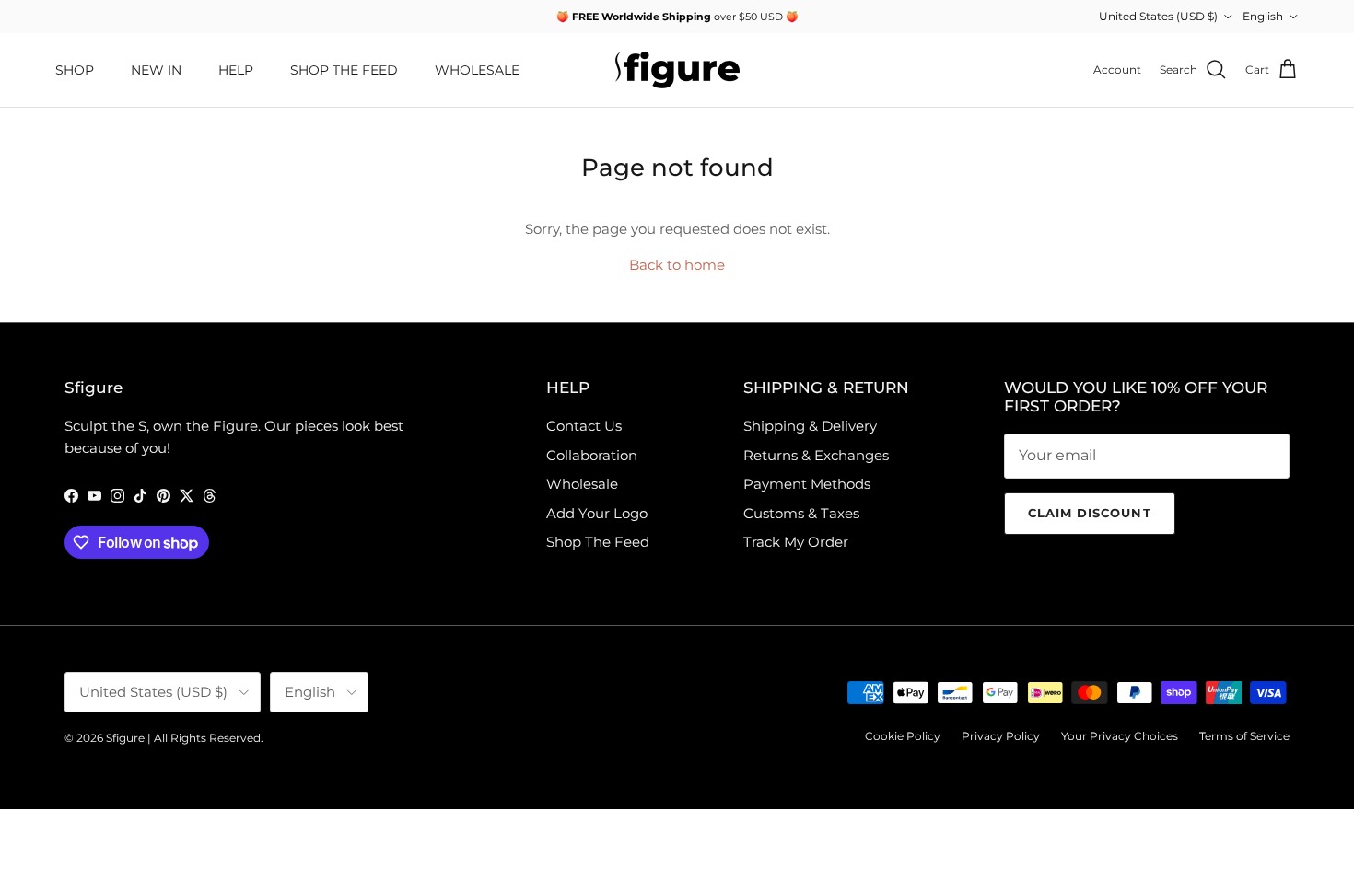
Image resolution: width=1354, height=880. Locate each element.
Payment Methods (806, 483)
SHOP (74, 70)
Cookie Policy (902, 736)
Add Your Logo (597, 513)
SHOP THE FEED (344, 70)
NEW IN (156, 70)
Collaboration (591, 455)
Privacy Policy (1001, 736)
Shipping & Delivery (810, 425)
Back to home (677, 264)
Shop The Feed (597, 541)
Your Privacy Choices (1119, 736)
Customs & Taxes (801, 513)
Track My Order (795, 541)
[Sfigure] (677, 70)
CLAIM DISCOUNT (1089, 512)
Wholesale (582, 483)
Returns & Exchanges (816, 455)
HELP (235, 70)
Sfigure (125, 738)
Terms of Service (1244, 736)
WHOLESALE (477, 70)
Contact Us (584, 425)
